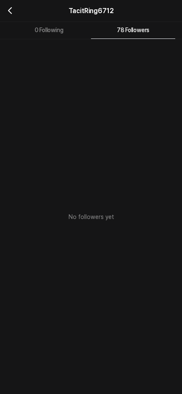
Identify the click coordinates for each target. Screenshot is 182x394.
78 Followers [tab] (133, 30)
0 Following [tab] (49, 30)
